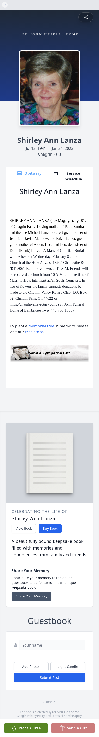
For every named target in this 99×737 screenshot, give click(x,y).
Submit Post (49, 677)
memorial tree (41, 326)
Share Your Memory (31, 596)
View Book (24, 528)
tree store (34, 331)
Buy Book (50, 528)
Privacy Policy (36, 716)
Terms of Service (62, 716)
